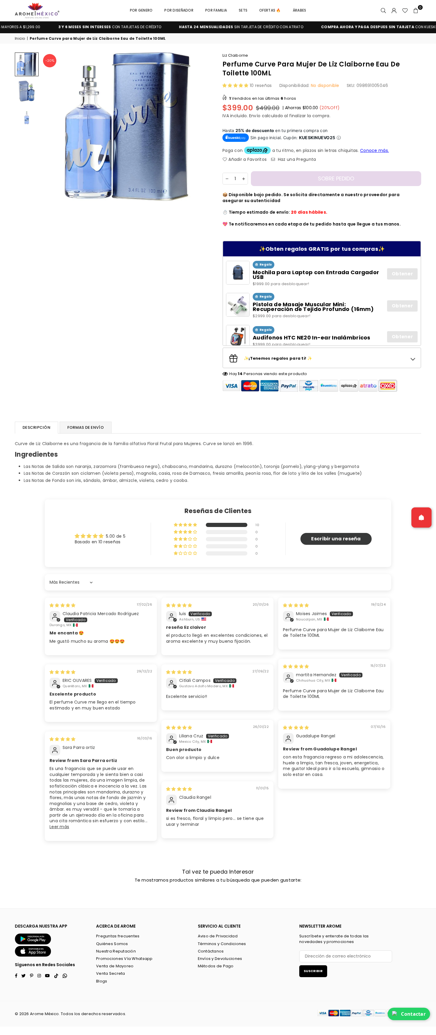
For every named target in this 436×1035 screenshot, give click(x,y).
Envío (254, 116)
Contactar (413, 1014)
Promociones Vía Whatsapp (124, 958)
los (77, 1014)
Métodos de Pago (216, 966)
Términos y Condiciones (222, 944)
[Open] (421, 517)
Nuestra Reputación (116, 951)
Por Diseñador (178, 10)
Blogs (101, 981)
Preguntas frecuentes (118, 936)
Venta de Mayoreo (114, 966)
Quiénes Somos (112, 944)
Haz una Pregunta (296, 159)
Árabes (299, 10)
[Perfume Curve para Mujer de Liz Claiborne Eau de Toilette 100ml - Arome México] (26, 64)
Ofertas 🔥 (270, 10)
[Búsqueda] (383, 10)
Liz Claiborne (235, 55)
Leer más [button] (59, 827)
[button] (415, 10)
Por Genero (141, 10)
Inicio (20, 38)
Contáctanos (211, 951)
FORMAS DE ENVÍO (85, 427)
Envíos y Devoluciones (220, 958)
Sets (243, 10)
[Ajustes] (394, 10)
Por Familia (216, 10)
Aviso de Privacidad (218, 936)
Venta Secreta (110, 973)
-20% (49, 60)
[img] (62, 605)
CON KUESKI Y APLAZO (364, 27)
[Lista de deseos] (405, 10)
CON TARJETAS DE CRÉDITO (87, 27)
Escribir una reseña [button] (336, 538)
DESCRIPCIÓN (36, 427)
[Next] (205, 127)
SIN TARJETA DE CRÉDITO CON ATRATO (218, 27)
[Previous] (49, 127)
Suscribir (313, 971)
